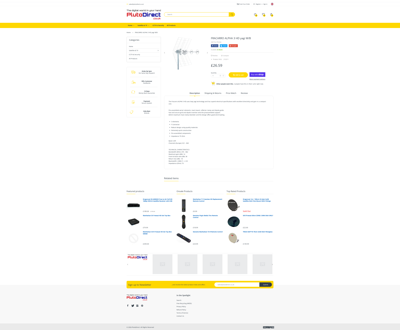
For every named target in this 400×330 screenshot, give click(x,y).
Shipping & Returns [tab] (212, 93)
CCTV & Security (134, 55)
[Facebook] (128, 305)
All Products (133, 59)
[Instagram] (137, 305)
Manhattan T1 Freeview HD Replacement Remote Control (207, 200)
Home (129, 32)
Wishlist (215, 56)
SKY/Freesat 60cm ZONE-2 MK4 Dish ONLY (258, 215)
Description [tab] (195, 93)
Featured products (135, 191)
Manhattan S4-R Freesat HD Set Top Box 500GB (157, 233)
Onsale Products (184, 191)
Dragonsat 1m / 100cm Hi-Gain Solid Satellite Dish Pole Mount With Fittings (257, 200)
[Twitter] (132, 305)
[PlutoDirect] (144, 14)
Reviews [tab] (244, 93)
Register (258, 4)
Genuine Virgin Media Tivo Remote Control (205, 216)
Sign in (265, 4)
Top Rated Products (236, 191)
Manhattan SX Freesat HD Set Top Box (156, 215)
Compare (226, 56)
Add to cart (240, 75)
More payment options (257, 79)
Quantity (213, 73)
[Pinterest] (142, 305)
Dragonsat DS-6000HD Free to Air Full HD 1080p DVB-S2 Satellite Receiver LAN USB (157, 200)
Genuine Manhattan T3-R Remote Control (208, 232)
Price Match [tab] (231, 93)
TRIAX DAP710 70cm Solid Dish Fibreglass (257, 232)
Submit (265, 285)
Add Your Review (216, 42)
